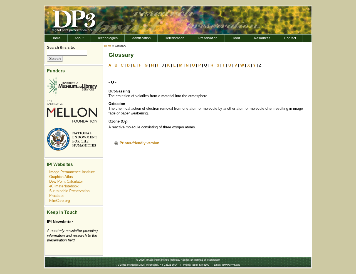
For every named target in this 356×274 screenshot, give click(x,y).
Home (56, 38)
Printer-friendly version (139, 143)
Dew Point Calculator (66, 181)
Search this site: (61, 47)
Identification (141, 38)
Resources (262, 38)
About (79, 38)
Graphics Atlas (61, 177)
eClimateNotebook (64, 186)
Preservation (207, 38)
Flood (235, 38)
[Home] (178, 20)
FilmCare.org (59, 201)
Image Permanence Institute (72, 172)
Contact (290, 38)
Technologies (107, 38)
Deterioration (174, 38)
